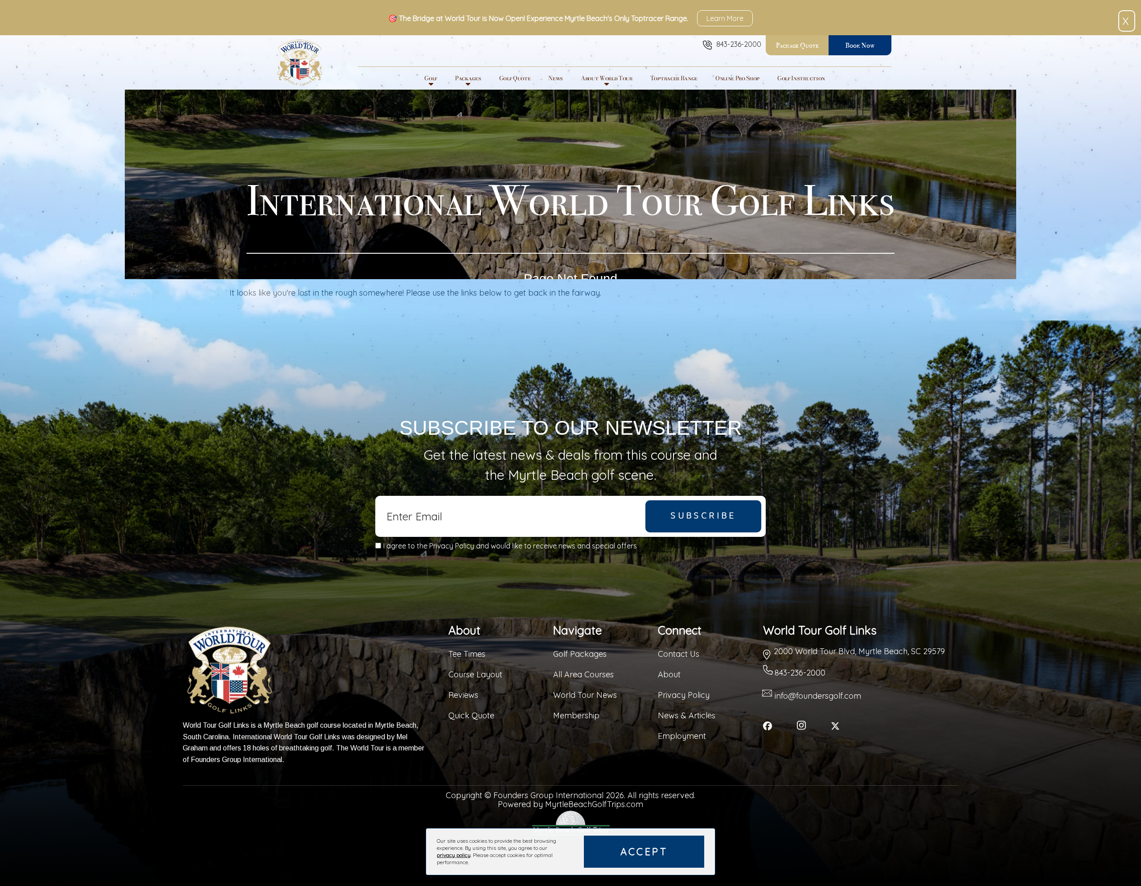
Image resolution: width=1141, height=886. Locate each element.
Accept (644, 851)
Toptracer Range (674, 78)
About (669, 674)
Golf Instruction (801, 78)
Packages (468, 78)
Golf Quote (515, 78)
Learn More (724, 18)
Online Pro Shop (737, 78)
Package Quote (797, 45)
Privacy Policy (684, 695)
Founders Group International (236, 759)
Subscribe (703, 516)
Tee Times (466, 654)
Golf (430, 78)
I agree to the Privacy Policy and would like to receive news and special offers (510, 545)
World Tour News (585, 695)
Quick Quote (471, 715)
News (555, 78)
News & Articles (686, 715)
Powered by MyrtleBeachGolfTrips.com (570, 804)
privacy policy (454, 855)
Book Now (859, 45)
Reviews (463, 695)
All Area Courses (583, 674)
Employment (682, 736)
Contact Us (678, 654)
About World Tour (606, 78)
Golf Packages (580, 654)
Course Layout (475, 674)
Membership (576, 715)
